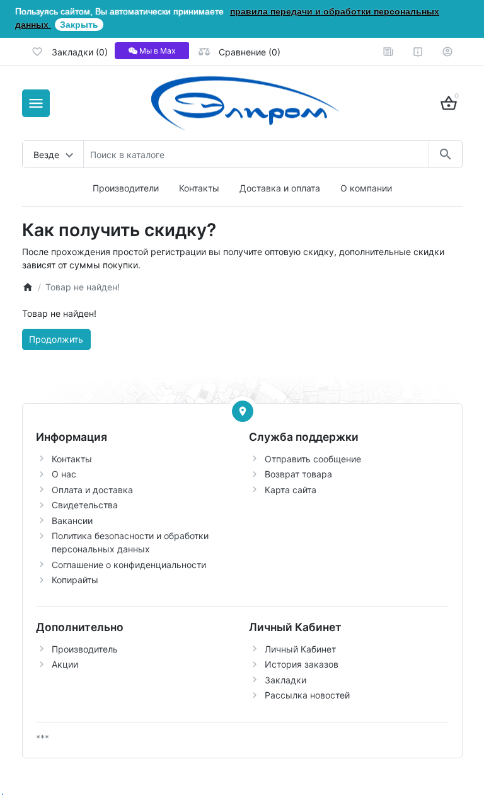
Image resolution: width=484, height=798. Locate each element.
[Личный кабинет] (447, 51)
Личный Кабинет (300, 649)
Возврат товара (298, 474)
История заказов (301, 664)
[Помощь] (418, 51)
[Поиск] (445, 154)
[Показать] (242, 411)
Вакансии (72, 520)
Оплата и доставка (92, 489)
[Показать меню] (36, 103)
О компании (366, 188)
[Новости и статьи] (388, 51)
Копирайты (75, 579)
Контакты (199, 188)
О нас (64, 474)
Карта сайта (290, 489)
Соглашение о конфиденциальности (129, 564)
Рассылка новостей (307, 695)
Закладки (285, 680)
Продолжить (56, 339)
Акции (65, 664)
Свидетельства (85, 504)
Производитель (85, 649)
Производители (126, 188)
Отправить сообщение (313, 458)
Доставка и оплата (279, 188)
